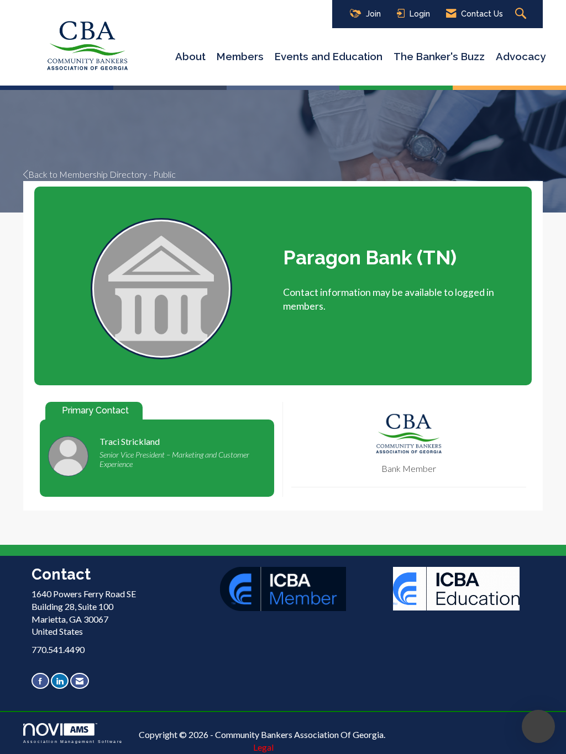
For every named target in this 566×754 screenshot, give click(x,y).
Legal (263, 747)
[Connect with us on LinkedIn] (60, 681)
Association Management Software (73, 741)
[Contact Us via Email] (79, 681)
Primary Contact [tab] (95, 410)
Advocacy (521, 56)
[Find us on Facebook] (40, 681)
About (190, 56)
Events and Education (328, 56)
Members (240, 56)
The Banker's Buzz (439, 56)
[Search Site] (522, 14)
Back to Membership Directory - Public (102, 174)
